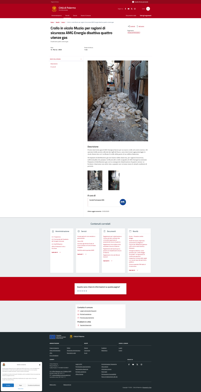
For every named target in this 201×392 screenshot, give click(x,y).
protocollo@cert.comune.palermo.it (61, 375)
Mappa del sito (67, 385)
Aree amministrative (55, 350)
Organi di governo (54, 348)
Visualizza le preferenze (34, 385)
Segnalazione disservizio (82, 369)
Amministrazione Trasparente (109, 364)
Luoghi (120, 348)
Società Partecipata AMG (96, 200)
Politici (68, 348)
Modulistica (104, 350)
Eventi (120, 350)
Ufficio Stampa (79, 374)
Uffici (51, 353)
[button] (40, 364)
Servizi (75, 15)
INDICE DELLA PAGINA (55, 59)
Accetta (8, 385)
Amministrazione (57, 15)
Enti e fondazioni (54, 355)
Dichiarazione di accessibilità (108, 374)
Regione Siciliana (55, 2)
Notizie (86, 348)
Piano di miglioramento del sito (109, 377)
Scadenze (103, 348)
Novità (67, 15)
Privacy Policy (20, 388)
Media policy (53, 385)
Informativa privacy (106, 369)
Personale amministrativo (73, 350)
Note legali (104, 372)
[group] (62, 251)
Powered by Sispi (147, 387)
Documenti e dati (131, 15)
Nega (20, 385)
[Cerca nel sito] (148, 9)
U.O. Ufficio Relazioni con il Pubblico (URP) (60, 371)
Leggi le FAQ (79, 364)
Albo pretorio (104, 367)
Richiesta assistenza (81, 372)
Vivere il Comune (86, 15)
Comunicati (87, 350)
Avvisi (85, 353)
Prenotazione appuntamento (83, 367)
